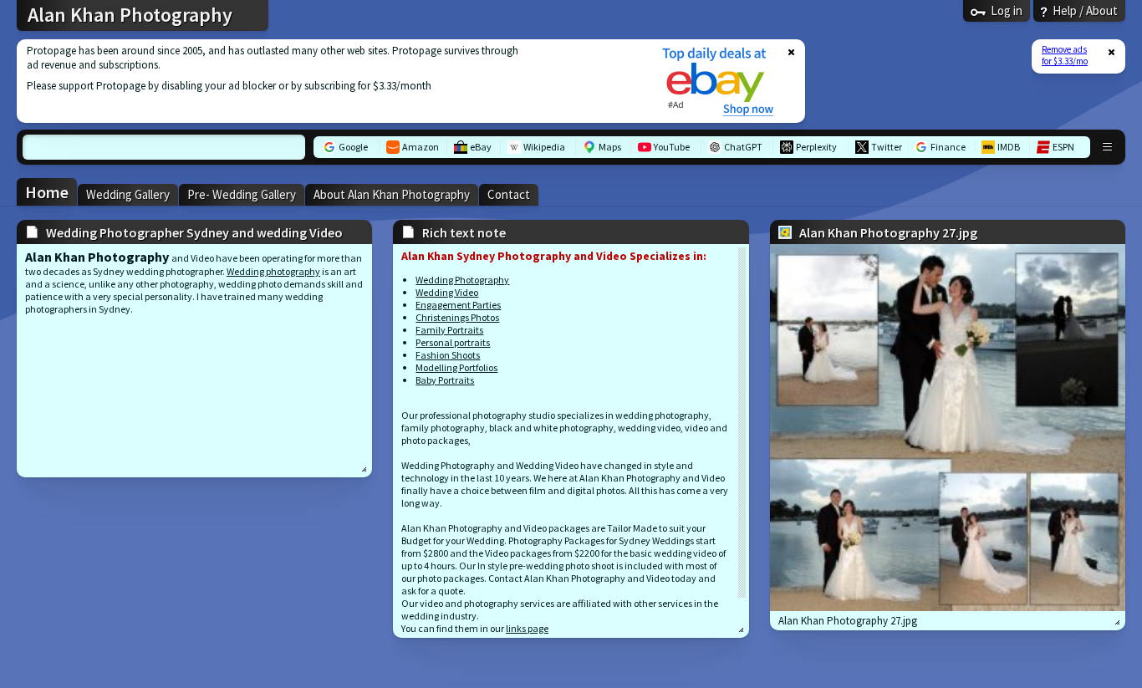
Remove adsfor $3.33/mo (1065, 55)
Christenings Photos (457, 317)
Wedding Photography (462, 279)
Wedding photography (273, 271)
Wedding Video (447, 292)
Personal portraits (453, 342)
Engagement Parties (458, 304)
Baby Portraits (445, 380)
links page (527, 628)
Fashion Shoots (448, 355)
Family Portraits (449, 330)
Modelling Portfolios (456, 367)
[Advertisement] (328, 81)
